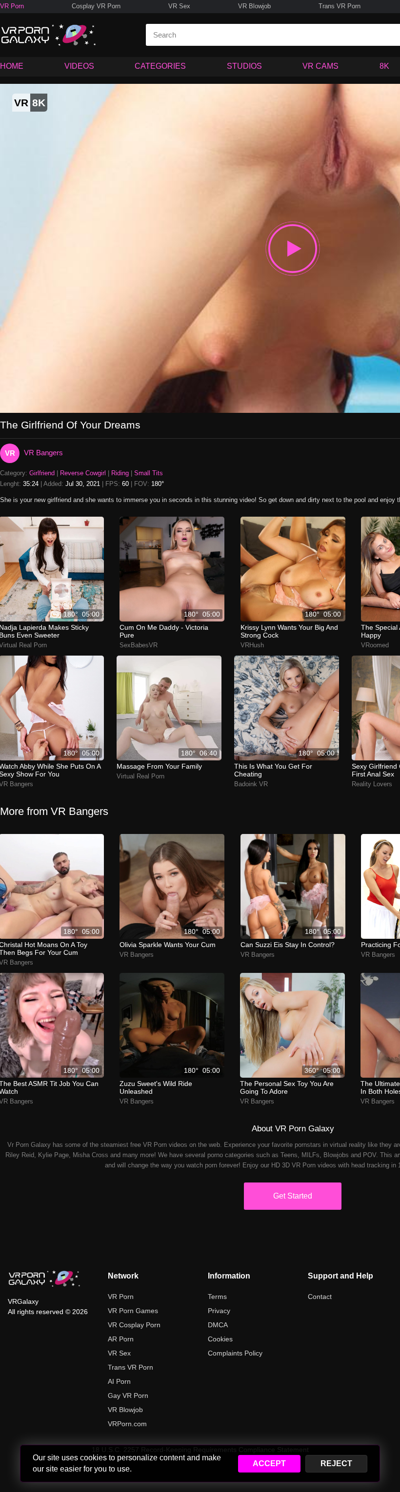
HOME (11, 66)
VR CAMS (320, 66)
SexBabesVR (139, 645)
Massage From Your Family (159, 766)
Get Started (292, 1196)
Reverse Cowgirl (83, 473)
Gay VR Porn (128, 1395)
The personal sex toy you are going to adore (287, 1087)
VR (10, 453)
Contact (320, 1296)
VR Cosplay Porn (134, 1325)
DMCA (218, 1325)
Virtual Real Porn (140, 776)
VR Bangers (43, 452)
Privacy (219, 1311)
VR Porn (12, 6)
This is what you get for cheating (273, 770)
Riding (120, 473)
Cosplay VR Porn (96, 6)
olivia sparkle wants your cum (168, 945)
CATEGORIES (160, 66)
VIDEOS (79, 66)
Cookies (220, 1339)
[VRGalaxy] (44, 1278)
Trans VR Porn (339, 6)
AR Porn (121, 1339)
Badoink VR (251, 784)
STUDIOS (244, 66)
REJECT (336, 1463)
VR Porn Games (133, 1311)
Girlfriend (42, 473)
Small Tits (148, 473)
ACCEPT (269, 1463)
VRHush (252, 645)
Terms (217, 1296)
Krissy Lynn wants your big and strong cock (289, 631)
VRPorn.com (127, 1424)
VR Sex (179, 6)
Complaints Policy (235, 1353)
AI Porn (119, 1381)
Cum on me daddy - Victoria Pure (164, 631)
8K (384, 66)
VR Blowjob (254, 6)
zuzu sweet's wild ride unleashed (156, 1087)
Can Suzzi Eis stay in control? (287, 945)
